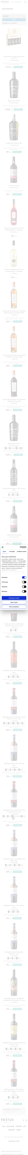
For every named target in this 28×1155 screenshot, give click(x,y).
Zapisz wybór (14, 602)
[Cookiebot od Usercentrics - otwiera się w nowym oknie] (20, 547)
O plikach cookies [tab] (21, 551)
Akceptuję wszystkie (14, 598)
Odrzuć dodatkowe (14, 606)
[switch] (24, 582)
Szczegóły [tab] (12, 551)
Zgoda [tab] (4, 551)
